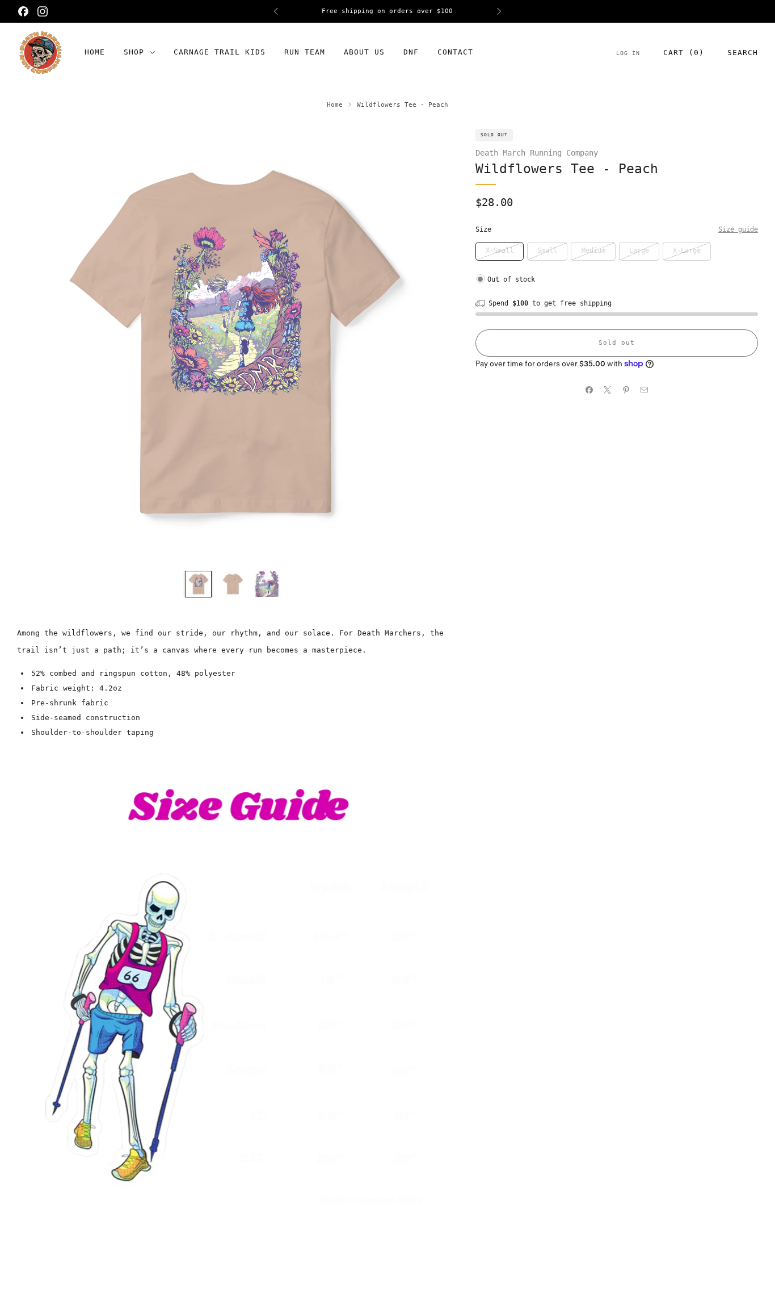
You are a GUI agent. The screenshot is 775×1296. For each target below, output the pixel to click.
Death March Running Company (536, 152)
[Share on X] (607, 390)
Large (639, 250)
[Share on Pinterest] (625, 390)
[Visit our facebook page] (23, 11)
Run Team (304, 52)
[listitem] (387, 11)
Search (742, 52)
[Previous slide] (39, 345)
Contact (455, 52)
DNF (411, 52)
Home (95, 52)
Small (547, 250)
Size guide (738, 229)
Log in (628, 52)
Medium (593, 250)
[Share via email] (644, 390)
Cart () (683, 52)
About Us (364, 52)
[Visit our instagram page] (42, 11)
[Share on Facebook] (589, 390)
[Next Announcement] (499, 11)
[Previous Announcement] (275, 11)
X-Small (499, 250)
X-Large (687, 250)
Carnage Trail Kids (220, 52)
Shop (134, 52)
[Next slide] (426, 345)
